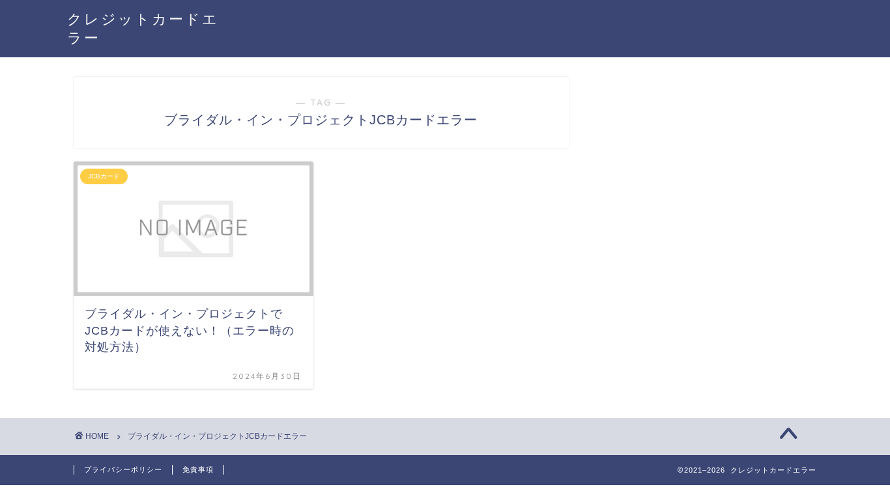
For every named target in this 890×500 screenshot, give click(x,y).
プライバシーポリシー (123, 469)
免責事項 (198, 469)
